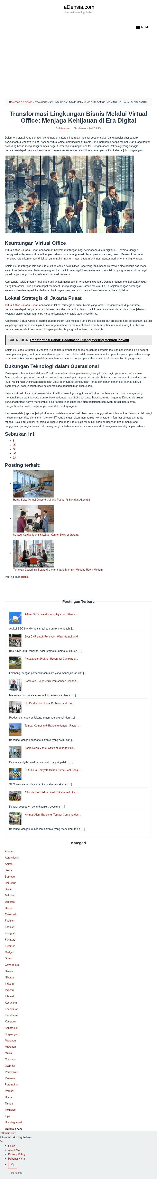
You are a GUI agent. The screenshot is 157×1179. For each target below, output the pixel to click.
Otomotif (10, 1065)
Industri (9, 983)
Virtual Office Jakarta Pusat (21, 305)
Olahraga (10, 1059)
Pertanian (10, 1078)
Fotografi (10, 933)
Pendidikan (11, 1072)
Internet (9, 996)
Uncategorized (13, 1122)
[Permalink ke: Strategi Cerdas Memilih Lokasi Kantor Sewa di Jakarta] (33, 518)
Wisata (9, 1128)
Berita (8, 870)
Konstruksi (11, 1028)
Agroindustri (12, 857)
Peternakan (11, 1084)
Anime (8, 864)
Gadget (9, 952)
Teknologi (10, 1109)
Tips (7, 1116)
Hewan (9, 971)
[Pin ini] (14, 449)
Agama (9, 851)
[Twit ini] (14, 445)
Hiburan (9, 977)
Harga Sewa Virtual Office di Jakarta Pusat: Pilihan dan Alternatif (51, 499)
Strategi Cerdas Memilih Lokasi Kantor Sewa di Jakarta (45, 534)
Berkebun (10, 876)
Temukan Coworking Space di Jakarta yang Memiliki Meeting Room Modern (58, 569)
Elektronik (11, 914)
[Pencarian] (12, 1165)
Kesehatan (11, 1015)
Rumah (9, 1097)
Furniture (10, 939)
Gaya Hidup (12, 965)
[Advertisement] (78, 67)
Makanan (10, 1040)
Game (8, 958)
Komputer (10, 1021)
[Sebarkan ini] (13, 441)
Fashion (9, 920)
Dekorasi (10, 895)
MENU (145, 27)
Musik (8, 1053)
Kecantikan (11, 1002)
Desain (9, 908)
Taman (9, 1103)
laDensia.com (78, 7)
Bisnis (25, 577)
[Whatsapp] (14, 458)
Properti (9, 1091)
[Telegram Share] (14, 453)
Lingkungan (11, 1034)
